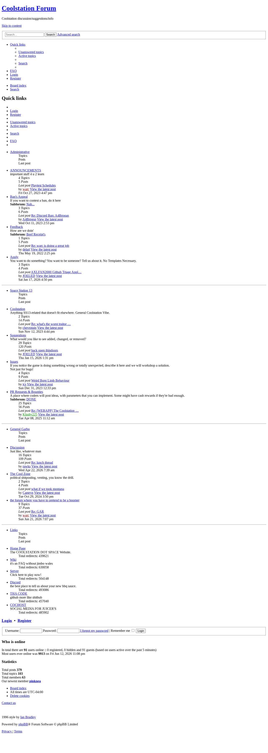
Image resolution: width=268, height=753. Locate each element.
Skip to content (12, 25)
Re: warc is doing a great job (50, 245)
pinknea (35, 681)
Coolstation (17, 309)
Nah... (30, 204)
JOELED (29, 276)
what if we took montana (47, 489)
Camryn (28, 492)
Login (7, 620)
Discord (15, 582)
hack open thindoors (44, 350)
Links (14, 530)
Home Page (18, 548)
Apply (14, 257)
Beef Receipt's (35, 234)
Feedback (16, 227)
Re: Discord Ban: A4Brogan (50, 215)
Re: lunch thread (42, 462)
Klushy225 (30, 414)
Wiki (13, 559)
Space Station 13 (21, 290)
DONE (31, 399)
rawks (27, 466)
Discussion (17, 447)
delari (26, 249)
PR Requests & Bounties (26, 392)
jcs (24, 384)
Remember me (121, 630)
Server (14, 571)
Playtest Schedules (43, 185)
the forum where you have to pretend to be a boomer (44, 500)
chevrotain (29, 328)
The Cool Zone (20, 474)
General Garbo (20, 429)
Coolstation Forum (29, 8)
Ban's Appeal (19, 196)
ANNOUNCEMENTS (25, 170)
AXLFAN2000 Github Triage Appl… (56, 272)
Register (24, 620)
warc (26, 189)
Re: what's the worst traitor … (51, 324)
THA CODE (18, 593)
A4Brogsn (29, 219)
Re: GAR (37, 511)
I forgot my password (94, 630)
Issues (14, 361)
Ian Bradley (28, 717)
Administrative (20, 152)
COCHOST (18, 605)
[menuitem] (31, 52)
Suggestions (18, 335)
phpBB (23, 724)
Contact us (9, 703)
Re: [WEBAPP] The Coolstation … (55, 410)
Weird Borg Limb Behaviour (50, 380)
